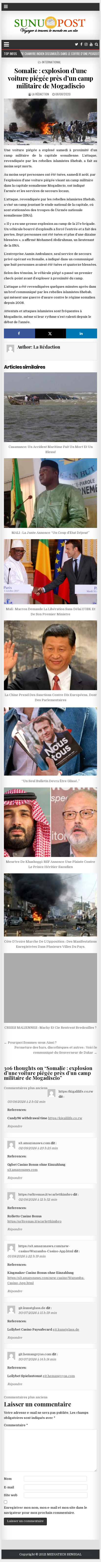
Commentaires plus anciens (26, 1088)
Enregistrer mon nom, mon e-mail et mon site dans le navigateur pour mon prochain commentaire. (45, 1510)
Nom (8, 1479)
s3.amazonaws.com (34, 1143)
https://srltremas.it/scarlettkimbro (45, 1194)
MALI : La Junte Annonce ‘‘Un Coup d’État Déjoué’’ (50, 533)
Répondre (14, 1126)
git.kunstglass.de (31, 1308)
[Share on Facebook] (19, 333)
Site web (10, 1495)
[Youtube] (91, 44)
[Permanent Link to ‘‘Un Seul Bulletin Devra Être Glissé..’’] (50, 741)
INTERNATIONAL (51, 62)
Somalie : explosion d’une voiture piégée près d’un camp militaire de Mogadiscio (50, 78)
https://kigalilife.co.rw (76, 1091)
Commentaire (16, 1425)
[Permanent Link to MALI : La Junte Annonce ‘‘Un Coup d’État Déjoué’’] (50, 493)
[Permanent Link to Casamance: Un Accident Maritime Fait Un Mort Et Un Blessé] (50, 407)
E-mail (9, 1487)
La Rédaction (40, 94)
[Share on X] (50, 333)
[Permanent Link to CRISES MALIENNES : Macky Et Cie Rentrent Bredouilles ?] (50, 988)
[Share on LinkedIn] (81, 333)
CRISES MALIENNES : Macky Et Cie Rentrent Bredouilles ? (50, 1027)
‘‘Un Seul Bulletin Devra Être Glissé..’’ (51, 781)
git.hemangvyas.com (34, 1354)
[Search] (96, 44)
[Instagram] (86, 44)
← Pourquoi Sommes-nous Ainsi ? (30, 1042)
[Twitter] (76, 44)
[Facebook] (81, 44)
